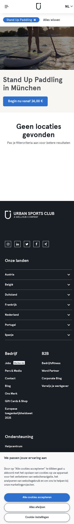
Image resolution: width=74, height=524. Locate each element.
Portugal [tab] (10, 324)
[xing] (46, 244)
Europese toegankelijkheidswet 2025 (18, 413)
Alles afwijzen (37, 507)
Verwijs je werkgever (55, 386)
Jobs (8, 363)
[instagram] (8, 244)
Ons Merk (11, 393)
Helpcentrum (13, 446)
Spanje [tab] (9, 335)
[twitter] (27, 244)
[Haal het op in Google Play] (49, 231)
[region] (37, 488)
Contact (10, 378)
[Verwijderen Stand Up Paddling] (35, 20)
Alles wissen (51, 20)
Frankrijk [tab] (11, 304)
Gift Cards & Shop (16, 401)
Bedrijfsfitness (51, 363)
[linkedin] (17, 244)
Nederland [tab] (12, 314)
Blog (8, 386)
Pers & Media (13, 370)
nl (67, 6)
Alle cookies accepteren (37, 497)
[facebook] (36, 244)
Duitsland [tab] (11, 294)
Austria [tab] (9, 274)
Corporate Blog (52, 378)
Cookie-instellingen (37, 517)
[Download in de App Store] (19, 231)
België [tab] (9, 284)
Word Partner (50, 370)
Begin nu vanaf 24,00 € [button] (25, 101)
